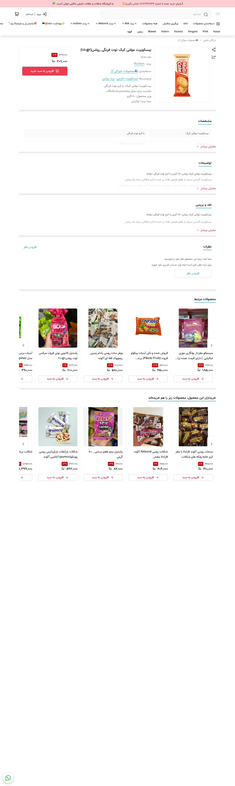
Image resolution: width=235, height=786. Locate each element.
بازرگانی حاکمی (209, 40)
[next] (23, 345)
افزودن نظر (30, 247)
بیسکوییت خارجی (127, 78)
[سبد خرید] (17, 14)
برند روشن (108, 78)
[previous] (211, 345)
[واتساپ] (8, 778)
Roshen (139, 64)
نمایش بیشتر (208, 146)
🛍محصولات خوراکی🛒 (188, 40)
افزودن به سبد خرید (42, 71)
